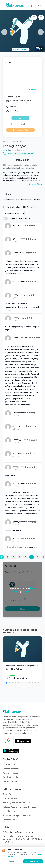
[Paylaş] (41, 17)
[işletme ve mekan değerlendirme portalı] (3, 5)
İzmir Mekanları (9, 764)
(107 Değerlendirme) (16, 150)
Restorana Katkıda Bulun (21, 49)
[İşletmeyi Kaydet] (34, 17)
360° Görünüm (31, 89)
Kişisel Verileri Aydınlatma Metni (17, 815)
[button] (41, 32)
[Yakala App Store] (23, 741)
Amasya (6, 142)
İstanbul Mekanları (11, 768)
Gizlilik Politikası (10, 798)
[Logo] (12, 712)
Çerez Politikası (10, 794)
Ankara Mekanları (10, 773)
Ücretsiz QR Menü (11, 781)
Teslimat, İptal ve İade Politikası (17, 802)
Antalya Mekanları (11, 777)
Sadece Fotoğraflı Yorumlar (20, 218)
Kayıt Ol (27, 591)
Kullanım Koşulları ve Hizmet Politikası (19, 807)
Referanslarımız (10, 819)
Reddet (12, 861)
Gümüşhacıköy (17, 142)
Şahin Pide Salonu (14, 669)
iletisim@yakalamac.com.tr (21, 832)
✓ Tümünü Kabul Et (33, 861)
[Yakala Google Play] (11, 751)
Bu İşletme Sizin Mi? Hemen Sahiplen (19, 154)
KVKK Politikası (9, 811)
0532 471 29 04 (15, 107)
